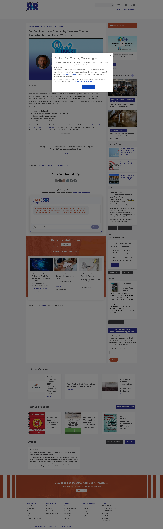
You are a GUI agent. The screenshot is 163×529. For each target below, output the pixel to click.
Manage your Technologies (72, 87)
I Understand (88, 87)
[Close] (110, 55)
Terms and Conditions (69, 74)
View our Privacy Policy (84, 81)
